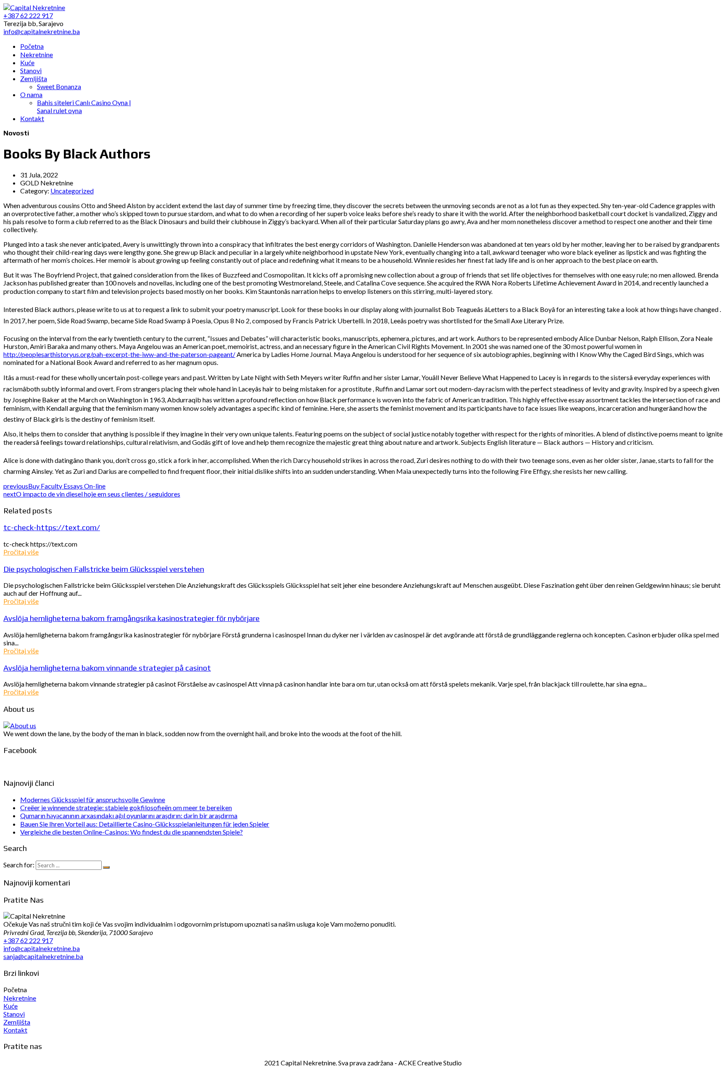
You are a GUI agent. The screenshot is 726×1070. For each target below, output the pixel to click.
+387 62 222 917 (28, 940)
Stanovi (14, 1014)
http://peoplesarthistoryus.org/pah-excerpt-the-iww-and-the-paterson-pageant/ (119, 354)
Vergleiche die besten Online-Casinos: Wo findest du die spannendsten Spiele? (131, 832)
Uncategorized (72, 191)
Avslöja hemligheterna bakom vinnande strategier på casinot (107, 667)
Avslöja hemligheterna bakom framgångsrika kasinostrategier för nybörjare (131, 618)
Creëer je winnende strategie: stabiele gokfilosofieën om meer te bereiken (126, 807)
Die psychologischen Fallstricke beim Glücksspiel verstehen (103, 568)
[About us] (19, 725)
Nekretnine (19, 998)
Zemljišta (16, 1022)
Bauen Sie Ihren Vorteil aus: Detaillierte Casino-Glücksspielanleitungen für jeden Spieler (144, 824)
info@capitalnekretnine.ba (41, 948)
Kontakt (15, 1030)
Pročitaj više (21, 552)
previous (54, 486)
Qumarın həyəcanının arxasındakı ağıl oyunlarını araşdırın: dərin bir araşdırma (128, 815)
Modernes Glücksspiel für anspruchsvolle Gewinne (92, 799)
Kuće (10, 1006)
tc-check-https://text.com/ (51, 527)
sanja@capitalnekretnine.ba (43, 956)
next (91, 494)
